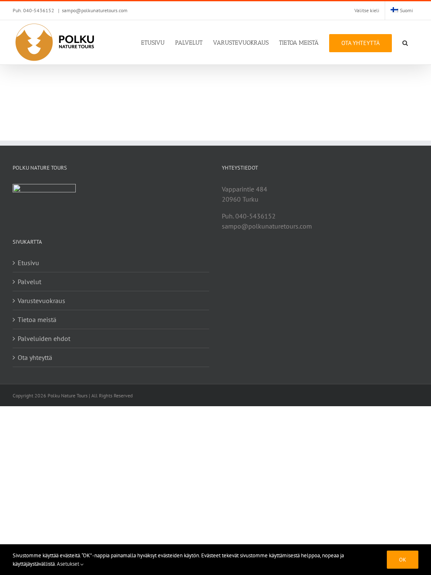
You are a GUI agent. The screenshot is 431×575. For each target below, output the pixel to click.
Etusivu (28, 262)
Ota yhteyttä (35, 357)
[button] (405, 42)
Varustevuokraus (41, 300)
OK (402, 559)
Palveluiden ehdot (44, 338)
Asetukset (68, 563)
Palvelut (29, 281)
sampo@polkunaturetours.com (95, 10)
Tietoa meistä (37, 319)
